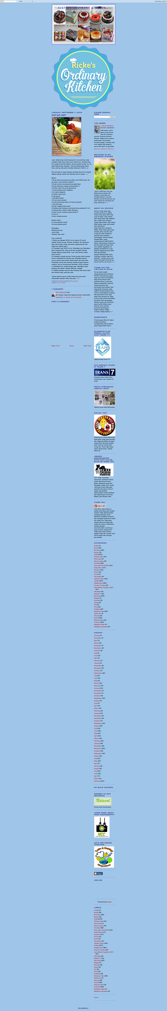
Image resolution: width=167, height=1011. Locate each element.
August (96, 700)
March (96, 643)
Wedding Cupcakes (100, 626)
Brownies (97, 550)
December (97, 638)
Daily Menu (62, 282)
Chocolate (97, 559)
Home (72, 345)
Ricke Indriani (107, 125)
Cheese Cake (98, 556)
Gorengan (97, 576)
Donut (96, 572)
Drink (96, 574)
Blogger (109, 902)
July (95, 653)
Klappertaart (98, 583)
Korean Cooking (99, 585)
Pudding (97, 609)
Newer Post (56, 345)
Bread (96, 548)
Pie (95, 604)
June (96, 655)
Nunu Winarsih (61, 292)
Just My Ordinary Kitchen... (83, 7)
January (97, 635)
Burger (96, 552)
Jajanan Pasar (99, 578)
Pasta (96, 602)
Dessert (97, 570)
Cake (96, 554)
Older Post (87, 345)
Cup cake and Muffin (101, 565)
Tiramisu (97, 622)
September (98, 673)
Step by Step (99, 620)
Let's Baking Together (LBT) (103, 587)
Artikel (96, 545)
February (97, 660)
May (95, 680)
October (97, 650)
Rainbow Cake (99, 611)
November (97, 648)
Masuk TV (97, 594)
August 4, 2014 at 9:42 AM (68, 297)
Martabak (97, 591)
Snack (96, 618)
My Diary (97, 596)
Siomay (96, 615)
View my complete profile (104, 149)
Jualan (96, 581)
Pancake (97, 600)
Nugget (96, 598)
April (95, 640)
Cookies (97, 563)
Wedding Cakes (99, 624)
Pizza (96, 607)
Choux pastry (99, 561)
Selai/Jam (97, 613)
